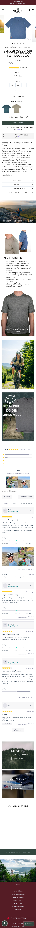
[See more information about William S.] (31, 625)
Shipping (10, 63)
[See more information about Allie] (31, 585)
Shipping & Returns (18, 192)
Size (18, 81)
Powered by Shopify (18, 926)
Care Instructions (18, 188)
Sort (15, 504)
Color (18, 72)
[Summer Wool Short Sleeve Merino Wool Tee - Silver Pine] (6, 108)
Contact (18, 888)
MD (18, 85)
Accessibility (18, 903)
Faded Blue (18, 76)
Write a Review (28, 497)
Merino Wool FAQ (18, 906)
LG (24, 85)
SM (12, 85)
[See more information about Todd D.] (31, 662)
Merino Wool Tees (24, 47)
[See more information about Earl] (31, 705)
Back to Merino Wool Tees (19, 852)
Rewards (18, 910)
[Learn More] (18, 755)
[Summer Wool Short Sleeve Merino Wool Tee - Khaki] (16, 108)
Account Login (18, 891)
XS (6, 85)
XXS (21, 90)
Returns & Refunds (18, 897)
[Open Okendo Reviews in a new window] (9, 491)
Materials (18, 184)
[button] (18, 67)
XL (29, 85)
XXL (15, 90)
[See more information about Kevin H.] (31, 510)
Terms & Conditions (18, 894)
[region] (18, 482)
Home (7, 47)
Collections (13, 47)
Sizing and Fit (18, 180)
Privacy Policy (18, 900)
